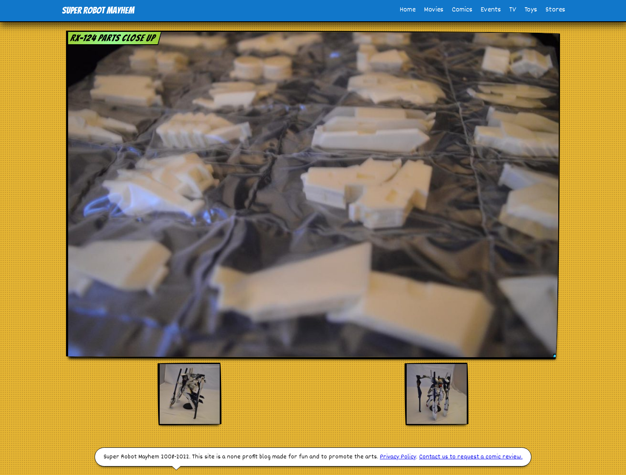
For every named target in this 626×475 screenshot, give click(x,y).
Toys (531, 10)
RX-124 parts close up (112, 38)
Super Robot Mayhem (98, 10)
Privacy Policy (398, 457)
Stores (555, 10)
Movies (433, 10)
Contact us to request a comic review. (471, 457)
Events (491, 10)
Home (408, 10)
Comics (462, 10)
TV (512, 10)
